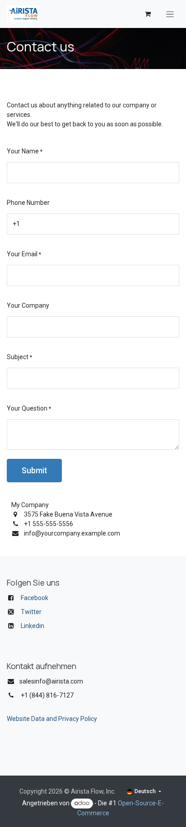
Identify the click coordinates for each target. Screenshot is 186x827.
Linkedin (32, 625)
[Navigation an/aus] (170, 14)
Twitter (31, 611)
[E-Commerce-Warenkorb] (147, 14)
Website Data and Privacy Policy (52, 718)
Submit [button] (34, 470)
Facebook (34, 597)
